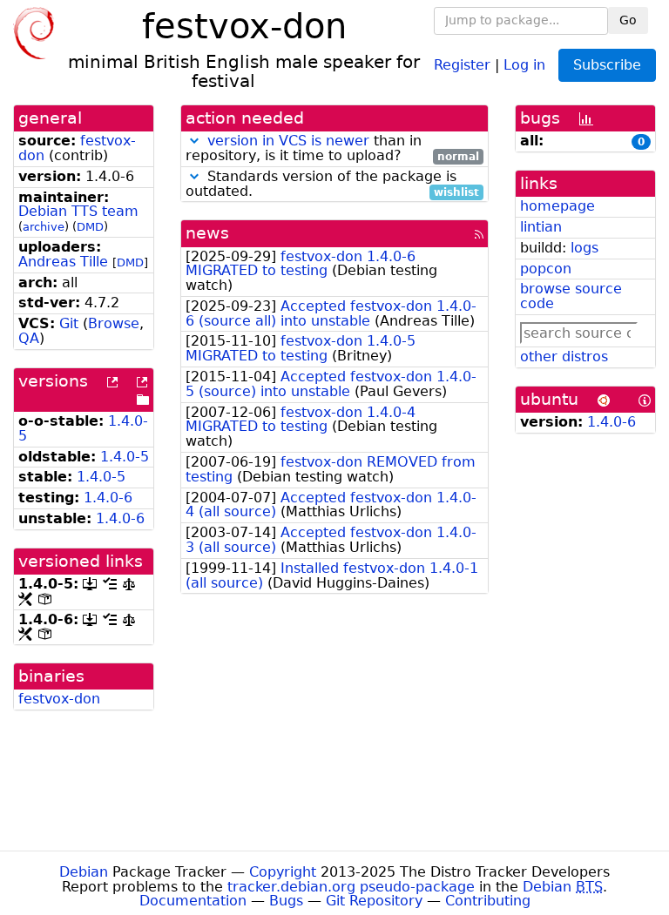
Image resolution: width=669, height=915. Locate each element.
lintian (541, 227)
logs (584, 247)
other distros (564, 356)
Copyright (282, 872)
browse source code (571, 296)
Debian (83, 872)
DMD (90, 226)
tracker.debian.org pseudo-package (351, 886)
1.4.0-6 (108, 497)
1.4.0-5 (124, 456)
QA (28, 338)
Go (628, 20)
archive (43, 226)
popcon (545, 268)
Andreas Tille (63, 261)
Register (462, 64)
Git (68, 323)
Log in (524, 64)
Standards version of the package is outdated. (332, 184)
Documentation (193, 900)
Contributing (487, 900)
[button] (194, 140)
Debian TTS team (78, 211)
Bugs (286, 900)
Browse (113, 323)
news (207, 233)
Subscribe (607, 65)
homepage (557, 206)
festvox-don (59, 698)
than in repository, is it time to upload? (332, 149)
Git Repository (374, 900)
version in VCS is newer (288, 140)
